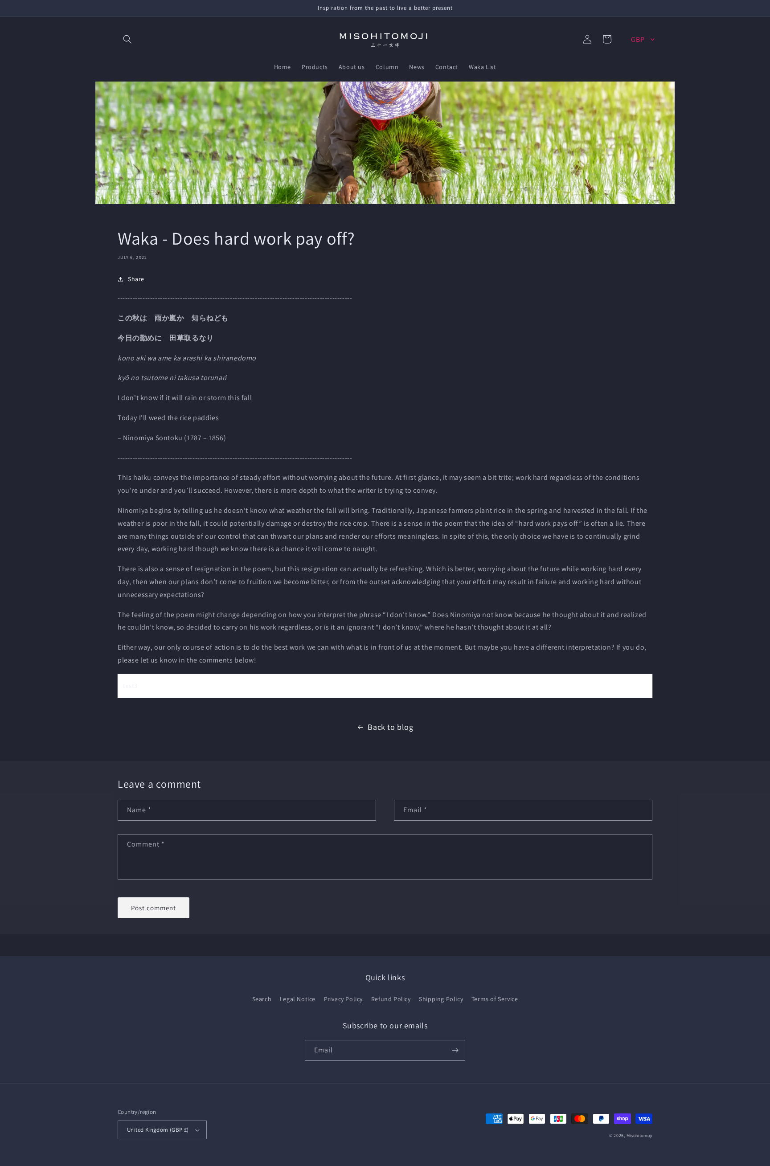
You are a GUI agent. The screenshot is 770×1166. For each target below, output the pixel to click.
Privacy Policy (343, 999)
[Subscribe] (455, 1050)
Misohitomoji (639, 1135)
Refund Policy (391, 999)
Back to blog (390, 727)
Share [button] (136, 279)
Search (262, 999)
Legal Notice (297, 999)
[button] (127, 39)
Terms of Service (494, 999)
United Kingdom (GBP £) (158, 1129)
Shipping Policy (441, 999)
